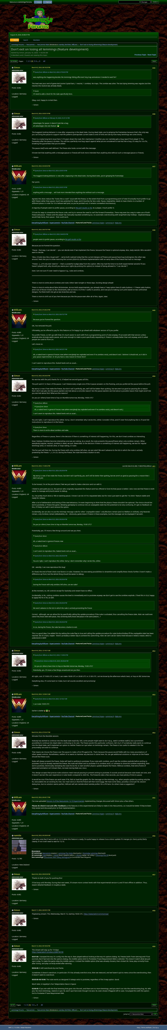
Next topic (152, 55)
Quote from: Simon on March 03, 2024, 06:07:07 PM (51, 314)
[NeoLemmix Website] (13, 862)
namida (61, 45)
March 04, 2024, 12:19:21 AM (41, 650)
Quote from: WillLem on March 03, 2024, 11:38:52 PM (51, 655)
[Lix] (13, 91)
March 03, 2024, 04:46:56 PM (41, 166)
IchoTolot (68, 45)
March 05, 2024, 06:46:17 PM (41, 797)
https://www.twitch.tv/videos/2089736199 (47, 952)
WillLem (74, 45)
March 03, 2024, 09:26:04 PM (41, 376)
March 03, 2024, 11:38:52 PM (41, 466)
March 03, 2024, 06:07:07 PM (41, 229)
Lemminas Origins (98, 223)
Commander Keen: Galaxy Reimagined (57, 857)
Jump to (126, 1014)
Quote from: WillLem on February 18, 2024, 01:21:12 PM (52, 118)
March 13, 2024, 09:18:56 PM (41, 946)
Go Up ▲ (156, 1027)
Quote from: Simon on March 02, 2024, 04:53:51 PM (51, 349)
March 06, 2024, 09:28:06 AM (41, 835)
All (44, 61)
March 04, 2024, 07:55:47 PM (41, 732)
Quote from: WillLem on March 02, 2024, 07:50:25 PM (51, 72)
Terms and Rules (146, 1027)
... (38, 61)
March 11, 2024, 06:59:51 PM (41, 910)
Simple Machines (25, 1027)
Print (154, 61)
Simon (17, 67)
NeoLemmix (46, 853)
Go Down (14, 61)
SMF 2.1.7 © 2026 (14, 1027)
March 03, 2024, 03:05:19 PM (41, 113)
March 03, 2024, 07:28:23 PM (41, 310)
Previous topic (140, 55)
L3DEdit (56, 855)
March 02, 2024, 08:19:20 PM (41, 67)
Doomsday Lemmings (90, 853)
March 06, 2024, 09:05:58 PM (41, 874)
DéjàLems (118, 223)
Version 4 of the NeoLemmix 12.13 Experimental (65, 801)
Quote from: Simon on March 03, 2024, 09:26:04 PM (51, 471)
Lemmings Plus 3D (102, 855)
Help (138, 1027)
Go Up (13, 1005)
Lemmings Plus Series (65, 853)
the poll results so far (84, 208)
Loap (44, 855)
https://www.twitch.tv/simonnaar (96, 914)
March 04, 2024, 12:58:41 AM (41, 694)
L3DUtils (78, 855)
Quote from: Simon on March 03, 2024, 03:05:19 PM (51, 171)
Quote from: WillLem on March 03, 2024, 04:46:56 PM (51, 234)
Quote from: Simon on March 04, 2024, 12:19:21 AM (51, 699)
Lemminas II (109, 223)
